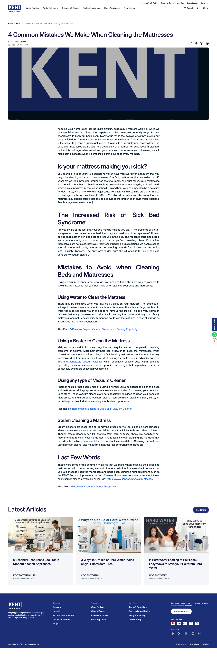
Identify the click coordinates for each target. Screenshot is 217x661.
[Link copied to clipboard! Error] (190, 43)
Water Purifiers (97, 607)
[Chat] (214, 340)
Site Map (205, 644)
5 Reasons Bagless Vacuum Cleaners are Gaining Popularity (103, 329)
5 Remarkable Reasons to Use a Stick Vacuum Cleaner (101, 408)
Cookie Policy (135, 619)
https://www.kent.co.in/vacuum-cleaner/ (129, 478)
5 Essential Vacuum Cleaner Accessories (94, 486)
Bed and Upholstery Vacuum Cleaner (80, 361)
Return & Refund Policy (139, 611)
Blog (18, 23)
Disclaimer (194, 644)
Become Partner (181, 611)
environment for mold (93, 441)
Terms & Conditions (138, 607)
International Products (62, 619)
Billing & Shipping (137, 615)
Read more (201, 510)
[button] (188, 8)
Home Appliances (99, 619)
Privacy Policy (181, 644)
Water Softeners (98, 611)
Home (10, 23)
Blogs (55, 623)
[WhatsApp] (214, 334)
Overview (56, 607)
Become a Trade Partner (63, 615)
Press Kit (56, 611)
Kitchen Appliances (99, 615)
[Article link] (40, 551)
